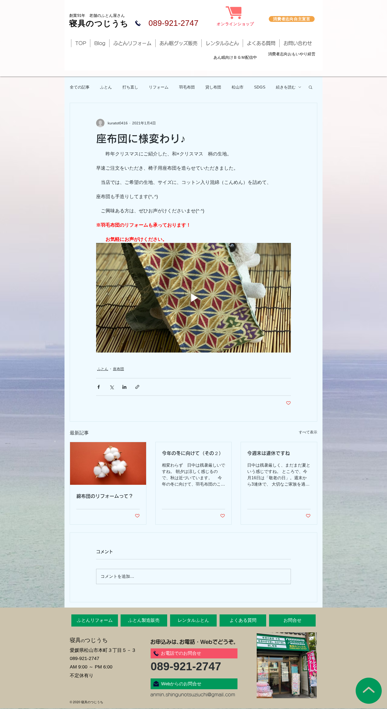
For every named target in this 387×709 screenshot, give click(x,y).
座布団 (118, 369)
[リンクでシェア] (137, 386)
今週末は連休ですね (268, 453)
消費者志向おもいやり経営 (291, 54)
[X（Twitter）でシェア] (111, 386)
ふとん (106, 87)
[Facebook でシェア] (98, 386)
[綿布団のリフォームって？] (108, 463)
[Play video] (193, 298)
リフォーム (158, 87)
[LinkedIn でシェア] (124, 386)
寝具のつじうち (99, 23)
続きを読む (286, 87)
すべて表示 (308, 432)
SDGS (259, 87)
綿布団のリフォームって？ (104, 496)
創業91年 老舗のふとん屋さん (97, 15)
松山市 (238, 87)
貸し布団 (213, 87)
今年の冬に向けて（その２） (193, 453)
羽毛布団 (187, 87)
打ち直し (130, 87)
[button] (310, 87)
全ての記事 (80, 87)
